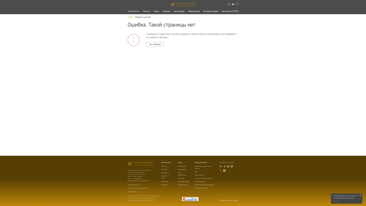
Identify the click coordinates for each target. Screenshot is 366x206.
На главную (155, 44)
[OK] (224, 171)
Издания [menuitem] (181, 178)
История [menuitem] (164, 169)
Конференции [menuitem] (183, 185)
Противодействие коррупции (137, 188)
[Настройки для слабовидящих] (233, 4)
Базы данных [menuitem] (199, 175)
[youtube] (228, 166)
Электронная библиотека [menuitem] (204, 178)
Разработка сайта (225, 200)
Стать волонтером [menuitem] (182, 174)
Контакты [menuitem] (164, 185)
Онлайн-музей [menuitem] (200, 181)
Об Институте (166, 162)
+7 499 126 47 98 (139, 174)
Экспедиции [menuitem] (182, 169)
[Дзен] (221, 171)
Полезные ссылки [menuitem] (201, 188)
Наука (180, 162)
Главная (130, 17)
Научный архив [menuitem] (183, 181)
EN (237, 4)
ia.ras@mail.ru (136, 178)
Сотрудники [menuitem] (165, 173)
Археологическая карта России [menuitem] (203, 167)
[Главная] (183, 5)
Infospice (235, 200)
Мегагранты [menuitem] (182, 166)
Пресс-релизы (132, 191)
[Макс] (232, 166)
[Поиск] (229, 4)
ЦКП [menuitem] (196, 172)
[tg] (224, 166)
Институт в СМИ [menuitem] (165, 177)
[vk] (221, 166)
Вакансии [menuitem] (164, 181)
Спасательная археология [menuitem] (204, 185)
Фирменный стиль (133, 185)
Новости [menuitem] (164, 166)
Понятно (336, 201)
